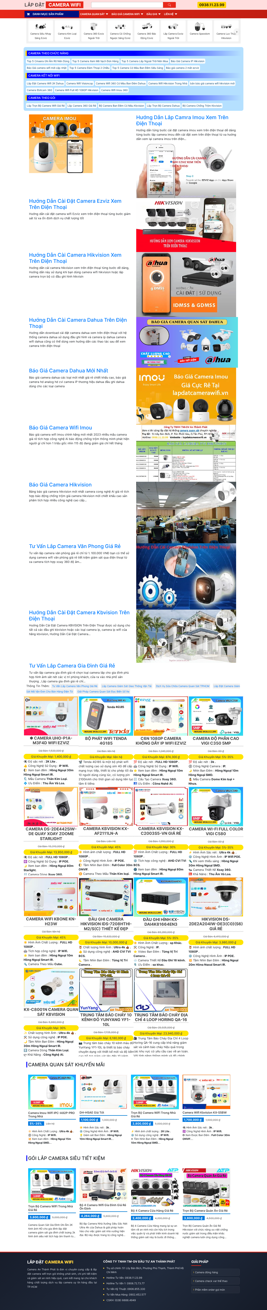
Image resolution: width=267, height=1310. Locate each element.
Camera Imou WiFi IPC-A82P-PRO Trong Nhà (51, 1114)
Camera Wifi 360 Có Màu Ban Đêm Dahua (120, 83)
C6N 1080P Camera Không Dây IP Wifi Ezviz (161, 741)
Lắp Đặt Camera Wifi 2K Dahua (45, 83)
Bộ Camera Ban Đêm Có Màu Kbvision (121, 105)
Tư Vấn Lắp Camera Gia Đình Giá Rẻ (72, 666)
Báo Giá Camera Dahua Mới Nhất (68, 371)
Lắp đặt (53, 5)
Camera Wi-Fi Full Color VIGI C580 (216, 831)
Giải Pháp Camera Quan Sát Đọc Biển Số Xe (103, 691)
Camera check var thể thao (211, 1280)
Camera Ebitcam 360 (39, 90)
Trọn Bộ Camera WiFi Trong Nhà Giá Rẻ (153, 1114)
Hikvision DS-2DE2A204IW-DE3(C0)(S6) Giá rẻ (216, 924)
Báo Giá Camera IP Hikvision (187, 61)
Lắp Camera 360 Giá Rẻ (82, 105)
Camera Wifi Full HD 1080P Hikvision (76, 90)
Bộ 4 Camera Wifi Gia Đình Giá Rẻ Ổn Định (103, 1206)
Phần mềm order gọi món (210, 1289)
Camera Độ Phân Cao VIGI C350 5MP (216, 741)
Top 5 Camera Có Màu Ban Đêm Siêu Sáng (137, 67)
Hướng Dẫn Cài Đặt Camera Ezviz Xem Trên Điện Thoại (75, 204)
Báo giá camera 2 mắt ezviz (182, 67)
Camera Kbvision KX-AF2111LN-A (106, 831)
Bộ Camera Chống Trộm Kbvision (202, 105)
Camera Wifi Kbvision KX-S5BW (205, 1112)
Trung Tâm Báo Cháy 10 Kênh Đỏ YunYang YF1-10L (106, 1020)
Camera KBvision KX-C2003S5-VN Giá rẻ (161, 831)
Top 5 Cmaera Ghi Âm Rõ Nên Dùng (48, 61)
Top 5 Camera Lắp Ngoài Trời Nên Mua (145, 61)
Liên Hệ (169, 14)
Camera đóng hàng (206, 1272)
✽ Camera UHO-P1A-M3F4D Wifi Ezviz (51, 740)
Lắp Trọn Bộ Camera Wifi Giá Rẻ (46, 105)
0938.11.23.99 (211, 5)
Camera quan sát (92, 14)
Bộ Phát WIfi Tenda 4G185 (106, 741)
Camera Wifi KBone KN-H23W (51, 921)
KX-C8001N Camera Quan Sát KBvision (51, 1012)
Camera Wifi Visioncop (79, 83)
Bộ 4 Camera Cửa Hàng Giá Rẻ (152, 1210)
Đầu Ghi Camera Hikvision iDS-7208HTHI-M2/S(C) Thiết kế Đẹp (106, 924)
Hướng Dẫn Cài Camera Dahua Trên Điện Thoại (78, 323)
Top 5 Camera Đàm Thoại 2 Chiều (89, 67)
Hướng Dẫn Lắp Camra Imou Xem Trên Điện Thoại (182, 120)
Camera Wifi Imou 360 (114, 90)
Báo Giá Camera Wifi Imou (60, 428)
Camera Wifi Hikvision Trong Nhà (167, 83)
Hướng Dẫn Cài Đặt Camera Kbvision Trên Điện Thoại (79, 615)
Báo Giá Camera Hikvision (60, 485)
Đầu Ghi (152, 14)
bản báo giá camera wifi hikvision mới (212, 83)
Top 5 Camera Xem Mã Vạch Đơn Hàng (95, 61)
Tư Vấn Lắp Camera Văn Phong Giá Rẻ (75, 546)
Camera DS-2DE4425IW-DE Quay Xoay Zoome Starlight (51, 834)
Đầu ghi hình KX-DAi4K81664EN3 (161, 922)
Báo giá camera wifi (126, 14)
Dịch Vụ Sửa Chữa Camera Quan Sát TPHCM (182, 686)
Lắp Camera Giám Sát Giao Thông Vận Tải (126, 686)
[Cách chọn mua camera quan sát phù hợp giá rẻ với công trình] (237, 31)
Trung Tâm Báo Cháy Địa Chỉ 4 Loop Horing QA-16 (161, 1017)
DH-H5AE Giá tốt (92, 1112)
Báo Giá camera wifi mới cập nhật (46, 67)
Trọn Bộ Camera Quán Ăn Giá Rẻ (205, 1210)
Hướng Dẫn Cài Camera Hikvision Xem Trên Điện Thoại (75, 258)
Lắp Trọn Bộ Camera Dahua (163, 105)
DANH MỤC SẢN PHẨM (48, 14)
